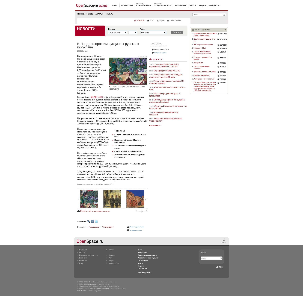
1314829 (223, 48)
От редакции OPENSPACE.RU (167, 71)
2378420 (223, 45)
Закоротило (198, 63)
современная (143, 5)
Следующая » (107, 227)
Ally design (92, 284)
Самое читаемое (202, 30)
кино (115, 5)
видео (162, 20)
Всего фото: (141, 211)
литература (180, 5)
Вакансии (83, 258)
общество (215, 5)
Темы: (143, 29)
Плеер (111, 250)
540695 (223, 79)
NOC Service (82, 291)
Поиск (203, 252)
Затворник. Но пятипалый (204, 79)
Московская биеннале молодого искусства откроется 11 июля (165, 76)
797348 (223, 72)
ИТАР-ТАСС (97, 97)
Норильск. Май (200, 48)
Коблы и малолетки (201, 75)
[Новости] (90, 31)
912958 (223, 52)
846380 (223, 63)
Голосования (114, 263)
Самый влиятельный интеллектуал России (202, 53)
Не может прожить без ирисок (203, 58)
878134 (223, 58)
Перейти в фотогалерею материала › (95, 211)
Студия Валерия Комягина (99, 288)
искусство (127, 5)
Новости (157, 59)
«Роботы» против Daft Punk (205, 72)
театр (193, 5)
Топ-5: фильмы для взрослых (201, 67)
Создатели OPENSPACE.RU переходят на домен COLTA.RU (164, 65)
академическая (162, 5)
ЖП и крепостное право (203, 45)
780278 (223, 76)
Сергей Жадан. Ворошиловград (128, 151)
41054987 (223, 34)
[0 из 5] (152, 43)
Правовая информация (88, 255)
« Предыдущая (93, 227)
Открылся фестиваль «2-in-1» (205, 40)
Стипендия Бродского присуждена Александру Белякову (167, 101)
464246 (223, 83)
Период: (112, 29)
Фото (111, 258)
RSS (81, 263)
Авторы (99, 14)
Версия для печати (137, 227)
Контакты (83, 260)
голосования (175, 20)
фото (152, 20)
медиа (202, 5)
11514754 (223, 39)
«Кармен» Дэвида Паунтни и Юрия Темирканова (205, 34)
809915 (223, 66)
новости (140, 20)
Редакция (83, 250)
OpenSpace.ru (94, 282)
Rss (221, 267)
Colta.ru (109, 14)
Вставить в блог (136, 230)
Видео (111, 260)
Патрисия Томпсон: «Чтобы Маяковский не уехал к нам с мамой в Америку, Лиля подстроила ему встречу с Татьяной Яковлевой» (205, 86)
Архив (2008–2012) (85, 14)
